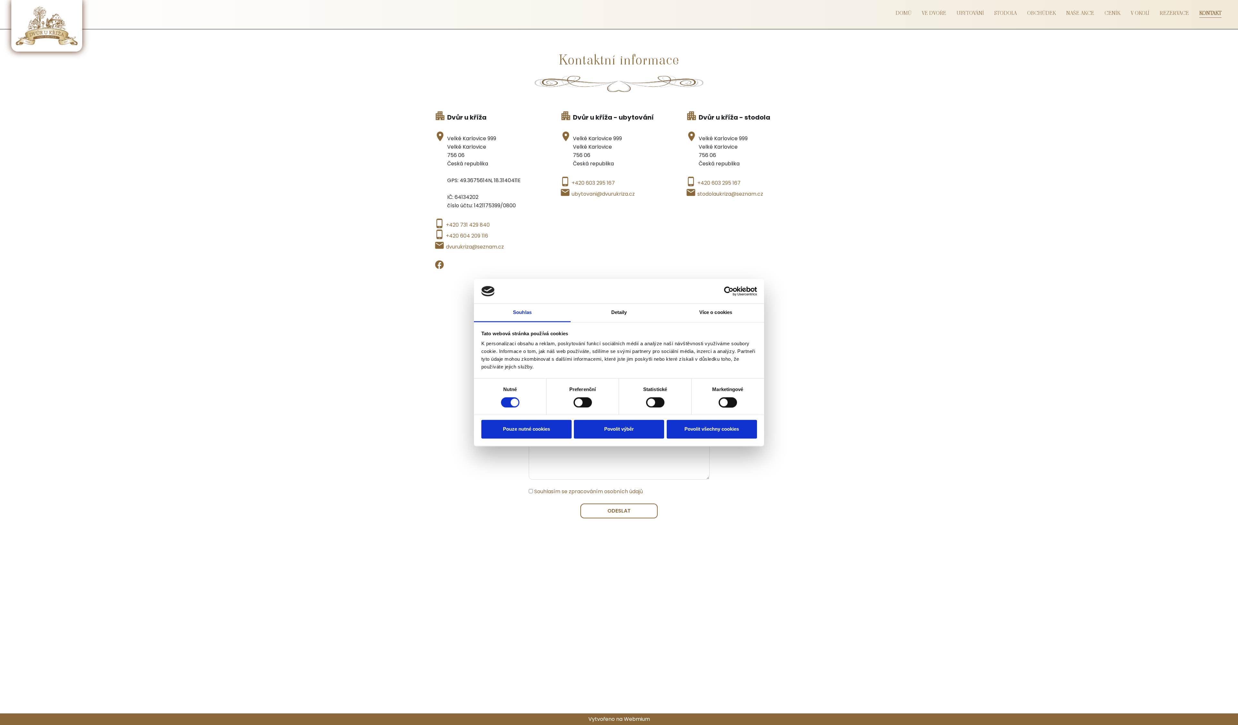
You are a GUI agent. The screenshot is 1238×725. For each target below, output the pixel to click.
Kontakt (1210, 13)
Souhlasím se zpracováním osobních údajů (588, 491)
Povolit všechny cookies (711, 429)
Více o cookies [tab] (715, 312)
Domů (903, 13)
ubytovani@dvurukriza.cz (603, 194)
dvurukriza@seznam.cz (475, 246)
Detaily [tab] (619, 312)
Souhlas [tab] (522, 312)
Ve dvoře (934, 13)
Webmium (637, 719)
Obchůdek (1041, 13)
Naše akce (1080, 13)
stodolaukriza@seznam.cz (730, 194)
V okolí (1140, 13)
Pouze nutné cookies (526, 429)
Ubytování (970, 13)
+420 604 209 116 (467, 236)
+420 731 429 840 (468, 225)
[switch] (583, 402)
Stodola (1005, 13)
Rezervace (1174, 13)
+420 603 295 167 (593, 183)
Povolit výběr (619, 429)
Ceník (1112, 13)
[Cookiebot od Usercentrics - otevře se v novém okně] (729, 291)
